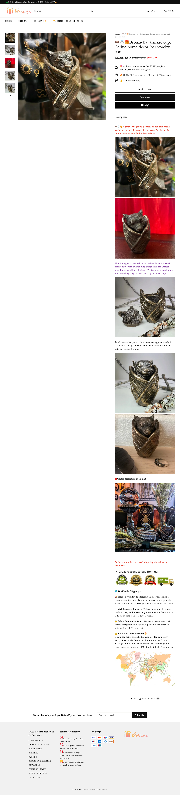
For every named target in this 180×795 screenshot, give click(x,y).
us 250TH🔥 (40, 21)
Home (117, 34)
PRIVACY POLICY (36, 777)
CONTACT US (34, 765)
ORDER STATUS (35, 749)
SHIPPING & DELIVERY (39, 745)
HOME (8, 21)
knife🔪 (23, 21)
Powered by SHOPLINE (99, 789)
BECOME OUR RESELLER (40, 761)
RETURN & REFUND (38, 773)
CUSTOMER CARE (36, 741)
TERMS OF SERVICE (37, 769)
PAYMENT (33, 757)
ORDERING (33, 753)
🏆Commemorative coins (68, 21)
